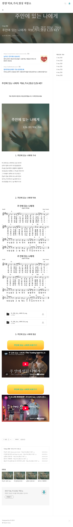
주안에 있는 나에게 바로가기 (25, 345)
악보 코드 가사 (60, 54)
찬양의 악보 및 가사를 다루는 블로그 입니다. (16, 493)
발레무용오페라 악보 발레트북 (14, 69)
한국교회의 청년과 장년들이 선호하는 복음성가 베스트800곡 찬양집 (20, 60)
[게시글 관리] (11, 439)
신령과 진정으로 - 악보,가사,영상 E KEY (14, 456)
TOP (69, 521)
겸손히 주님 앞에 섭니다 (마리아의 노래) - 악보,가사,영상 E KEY (20, 461)
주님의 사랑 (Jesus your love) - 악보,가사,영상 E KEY (18, 452)
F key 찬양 (59, 66)
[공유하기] (8, 439)
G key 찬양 (59, 69)
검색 (65, 3)
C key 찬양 (59, 57)
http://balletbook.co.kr (11, 66)
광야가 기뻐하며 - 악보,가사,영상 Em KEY (15, 459)
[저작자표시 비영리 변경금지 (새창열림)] (22, 439)
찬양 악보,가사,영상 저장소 (16, 3)
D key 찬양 (59, 60)
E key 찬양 (7, 449)
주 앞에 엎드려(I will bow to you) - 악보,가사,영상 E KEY (19, 454)
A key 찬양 (59, 72)
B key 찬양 (59, 75)
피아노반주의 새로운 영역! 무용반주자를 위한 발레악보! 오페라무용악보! (25, 72)
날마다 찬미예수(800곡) (12, 56)
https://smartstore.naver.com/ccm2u (15, 54)
